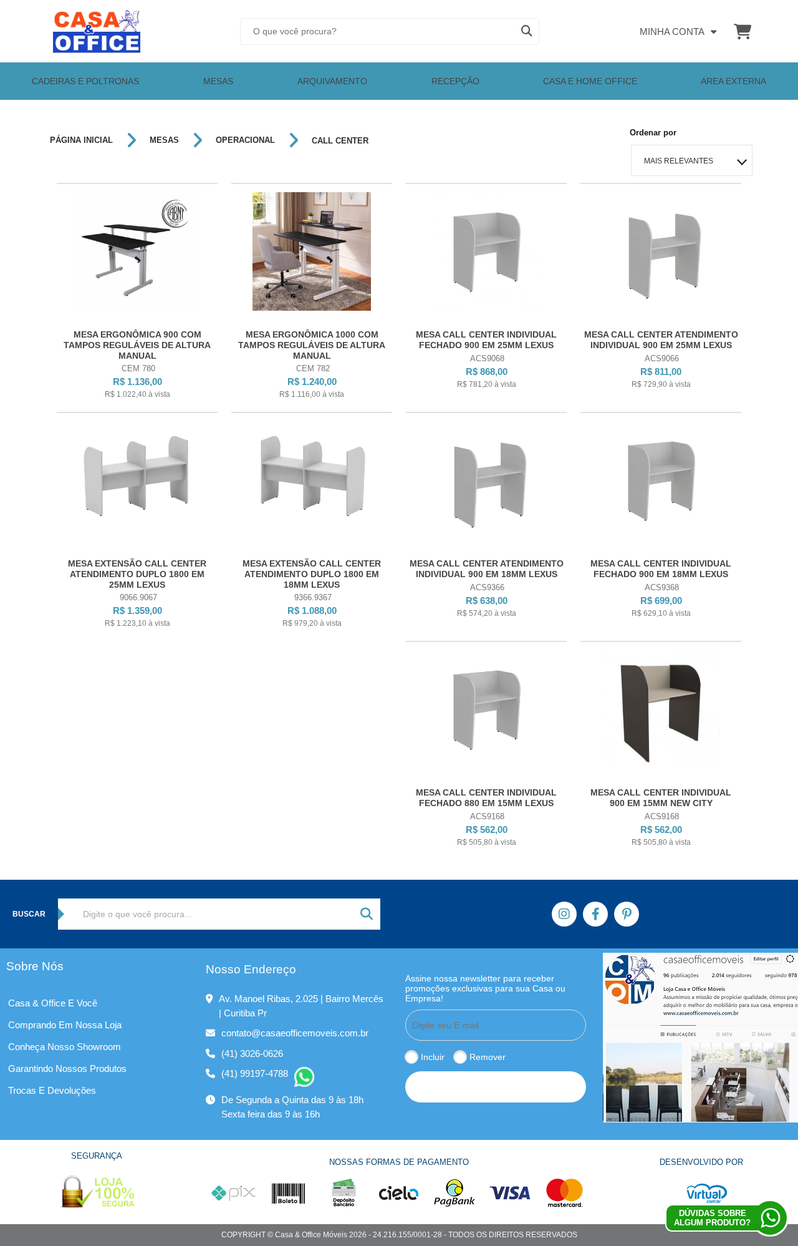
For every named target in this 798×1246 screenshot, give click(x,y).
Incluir (433, 1057)
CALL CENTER (340, 140)
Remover (487, 1057)
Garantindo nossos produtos (67, 1068)
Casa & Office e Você (52, 1003)
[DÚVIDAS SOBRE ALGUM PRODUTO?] (770, 1218)
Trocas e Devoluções (52, 1090)
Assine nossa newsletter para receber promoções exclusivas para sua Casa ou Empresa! (485, 988)
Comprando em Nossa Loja (65, 1025)
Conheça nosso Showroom (64, 1046)
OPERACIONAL (245, 140)
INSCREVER (496, 1086)
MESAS (164, 140)
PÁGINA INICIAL (81, 140)
